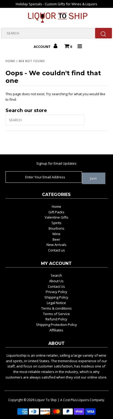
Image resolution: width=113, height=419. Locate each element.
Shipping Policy (56, 297)
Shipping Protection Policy (56, 324)
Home (10, 61)
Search (56, 275)
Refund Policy (56, 319)
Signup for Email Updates (56, 163)
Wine (56, 233)
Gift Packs (56, 212)
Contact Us (56, 286)
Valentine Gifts (56, 217)
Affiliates (56, 330)
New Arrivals (56, 244)
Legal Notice (56, 302)
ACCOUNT (43, 46)
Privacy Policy (56, 291)
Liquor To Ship (46, 400)
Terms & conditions (56, 308)
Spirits (56, 222)
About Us (56, 281)
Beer (56, 239)
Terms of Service (56, 313)
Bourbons (56, 228)
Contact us (56, 250)
